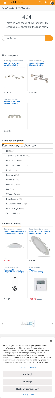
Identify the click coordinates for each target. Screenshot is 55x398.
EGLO (8, 189)
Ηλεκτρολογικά (13, 208)
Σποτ (31, 61)
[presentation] (2, 324)
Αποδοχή (27, 374)
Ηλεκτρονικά (12, 160)
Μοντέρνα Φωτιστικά (11, 267)
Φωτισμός (7, 61)
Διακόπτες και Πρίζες (15, 156)
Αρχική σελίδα (8, 8)
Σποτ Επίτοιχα (38, 61)
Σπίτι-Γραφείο (12, 199)
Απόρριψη (27, 381)
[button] (51, 340)
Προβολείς (10, 180)
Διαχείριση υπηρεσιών (27, 367)
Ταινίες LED (11, 213)
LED (8, 151)
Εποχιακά (10, 175)
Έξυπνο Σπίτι (12, 194)
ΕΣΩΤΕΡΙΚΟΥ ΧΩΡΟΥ (15, 204)
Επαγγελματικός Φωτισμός (13, 229)
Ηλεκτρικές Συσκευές (16, 165)
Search (40, 2)
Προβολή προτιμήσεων (27, 389)
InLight (9, 170)
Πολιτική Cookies (27, 394)
